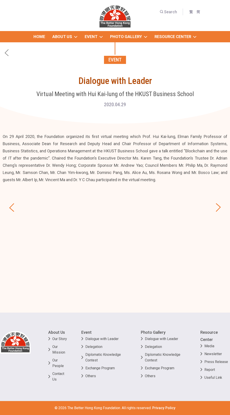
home (39, 36)
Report (209, 370)
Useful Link (213, 377)
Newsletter (213, 354)
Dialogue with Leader (102, 339)
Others (90, 376)
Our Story (59, 339)
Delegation (93, 347)
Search (170, 11)
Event (86, 332)
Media (209, 346)
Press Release (216, 362)
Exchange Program (100, 368)
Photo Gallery (153, 332)
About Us (56, 332)
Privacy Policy (163, 408)
